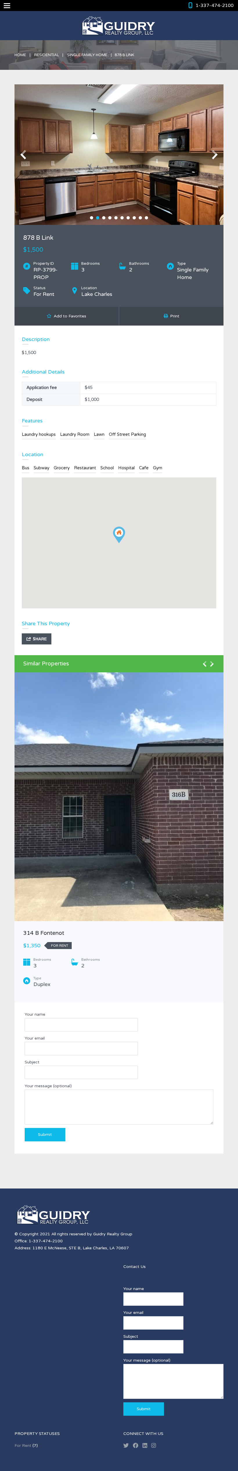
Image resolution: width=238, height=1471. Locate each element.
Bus (25, 467)
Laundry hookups (39, 434)
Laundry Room (74, 434)
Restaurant (85, 467)
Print (173, 316)
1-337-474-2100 (215, 5)
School (107, 467)
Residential (46, 55)
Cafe (144, 467)
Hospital (126, 467)
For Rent (23, 1445)
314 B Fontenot (43, 933)
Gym (157, 467)
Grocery (62, 467)
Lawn (99, 434)
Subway (41, 467)
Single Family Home (87, 55)
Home (20, 55)
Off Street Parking (127, 434)
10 (146, 217)
